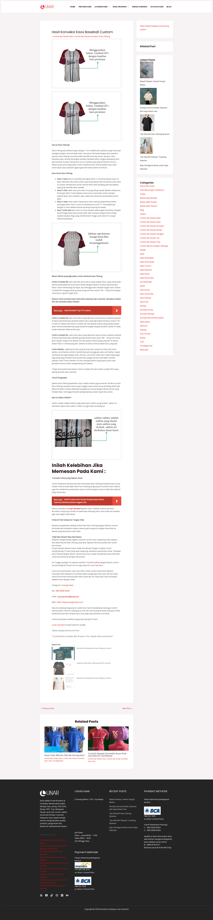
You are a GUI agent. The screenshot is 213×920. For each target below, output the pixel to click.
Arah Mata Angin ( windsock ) (152, 190)
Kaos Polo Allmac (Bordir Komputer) (64, 755)
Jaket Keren (145, 274)
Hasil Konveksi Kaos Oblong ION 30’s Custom (94, 663)
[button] (108, 7)
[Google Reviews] (41, 895)
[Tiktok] (51, 895)
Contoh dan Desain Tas (150, 238)
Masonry (143, 326)
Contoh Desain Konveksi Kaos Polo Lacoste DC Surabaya (107, 754)
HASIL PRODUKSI (120, 7)
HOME (72, 7)
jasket (142, 286)
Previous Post (47, 708)
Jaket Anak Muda (147, 262)
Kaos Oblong (104, 36)
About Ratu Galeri (147, 186)
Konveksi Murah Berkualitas (152, 318)
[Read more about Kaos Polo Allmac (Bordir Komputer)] (64, 739)
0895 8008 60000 (62, 591)
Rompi (142, 338)
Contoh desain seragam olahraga (154, 246)
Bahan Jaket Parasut (148, 206)
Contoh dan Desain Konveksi (86, 36)
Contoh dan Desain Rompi (151, 230)
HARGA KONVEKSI (139, 7)
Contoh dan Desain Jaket (150, 218)
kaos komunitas (146, 294)
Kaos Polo (48, 761)
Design (143, 250)
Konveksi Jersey (146, 310)
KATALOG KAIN (157, 7)
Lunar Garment (96, 565)
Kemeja (143, 306)
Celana (143, 214)
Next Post (127, 708)
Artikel (142, 194)
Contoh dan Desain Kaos (63, 36)
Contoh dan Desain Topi (150, 242)
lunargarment (67, 585)
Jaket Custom (145, 266)
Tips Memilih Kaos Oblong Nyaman (154, 134)
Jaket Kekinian (146, 270)
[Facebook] (46, 895)
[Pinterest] (62, 895)
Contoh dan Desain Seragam (152, 234)
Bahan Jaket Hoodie (148, 202)
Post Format (145, 334)
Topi (142, 341)
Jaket (142, 254)
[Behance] (67, 895)
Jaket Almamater (147, 258)
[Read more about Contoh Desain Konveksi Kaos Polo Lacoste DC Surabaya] (108, 738)
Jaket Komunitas (147, 278)
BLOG (169, 7)
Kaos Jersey (145, 290)
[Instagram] (57, 895)
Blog (142, 210)
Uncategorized (58, 761)
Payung (143, 330)
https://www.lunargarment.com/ (70, 602)
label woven (145, 322)
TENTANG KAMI (84, 7)
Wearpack (144, 349)
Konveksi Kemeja (147, 314)
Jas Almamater (146, 282)
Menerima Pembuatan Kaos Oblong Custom (94, 648)
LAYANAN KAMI (101, 7)
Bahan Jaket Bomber (148, 198)
